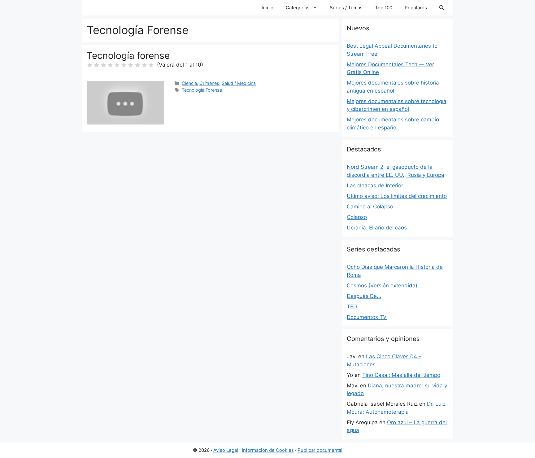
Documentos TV (367, 317)
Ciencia (189, 83)
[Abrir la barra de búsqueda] (441, 7)
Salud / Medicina (239, 83)
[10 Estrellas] (151, 65)
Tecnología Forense (202, 90)
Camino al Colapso (370, 206)
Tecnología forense (128, 55)
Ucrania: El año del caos (377, 228)
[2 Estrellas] (97, 65)
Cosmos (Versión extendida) (382, 285)
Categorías (298, 8)
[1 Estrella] (90, 65)
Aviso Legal (225, 450)
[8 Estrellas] (137, 65)
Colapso (357, 217)
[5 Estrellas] (117, 65)
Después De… (364, 296)
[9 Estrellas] (144, 65)
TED (352, 306)
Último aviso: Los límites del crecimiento (397, 196)
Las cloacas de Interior (375, 185)
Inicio (267, 8)
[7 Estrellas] (131, 65)
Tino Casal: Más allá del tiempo (401, 375)
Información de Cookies (268, 450)
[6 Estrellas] (124, 65)
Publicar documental (320, 450)
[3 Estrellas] (103, 65)
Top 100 (383, 8)
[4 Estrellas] (110, 65)
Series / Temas (346, 8)
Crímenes (209, 83)
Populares (416, 8)
